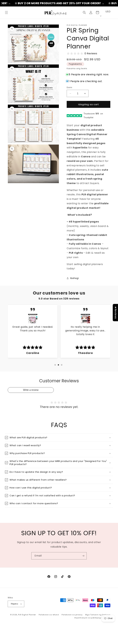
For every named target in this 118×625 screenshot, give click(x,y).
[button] (6, 12)
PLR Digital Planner (27, 614)
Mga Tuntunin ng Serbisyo (97, 614)
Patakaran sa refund (49, 614)
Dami (69, 87)
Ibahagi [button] (74, 278)
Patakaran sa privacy (72, 614)
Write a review (31, 390)
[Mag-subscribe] (83, 555)
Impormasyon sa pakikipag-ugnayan (92, 618)
